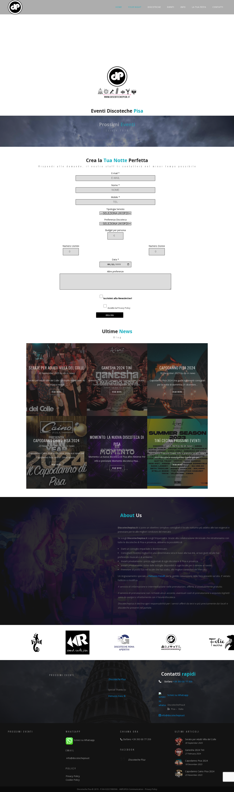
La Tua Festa (199, 7)
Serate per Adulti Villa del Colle (200, 739)
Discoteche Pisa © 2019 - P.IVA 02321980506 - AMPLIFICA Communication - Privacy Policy (117, 789)
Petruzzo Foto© (156, 576)
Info (183, 7)
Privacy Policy (123, 307)
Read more (56, 392)
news (72, 373)
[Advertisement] (117, 40)
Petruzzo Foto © (117, 696)
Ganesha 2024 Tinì (194, 749)
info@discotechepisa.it (173, 715)
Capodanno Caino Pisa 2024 (199, 771)
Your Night (134, 7)
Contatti (218, 7)
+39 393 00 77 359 (182, 681)
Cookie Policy (73, 779)
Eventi (170, 7)
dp (64, 373)
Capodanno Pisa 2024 (196, 760)
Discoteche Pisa (116, 679)
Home (119, 7)
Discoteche (154, 7)
